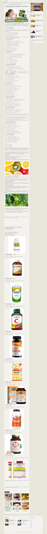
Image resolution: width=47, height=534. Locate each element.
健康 (7, 4)
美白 (31, 41)
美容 (30, 524)
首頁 (5, 4)
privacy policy (30, 532)
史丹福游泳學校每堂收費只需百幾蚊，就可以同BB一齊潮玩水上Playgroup (25, 521)
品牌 (33, 41)
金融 (30, 527)
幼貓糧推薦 (5, 2)
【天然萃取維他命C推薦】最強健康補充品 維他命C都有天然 (15, 4)
